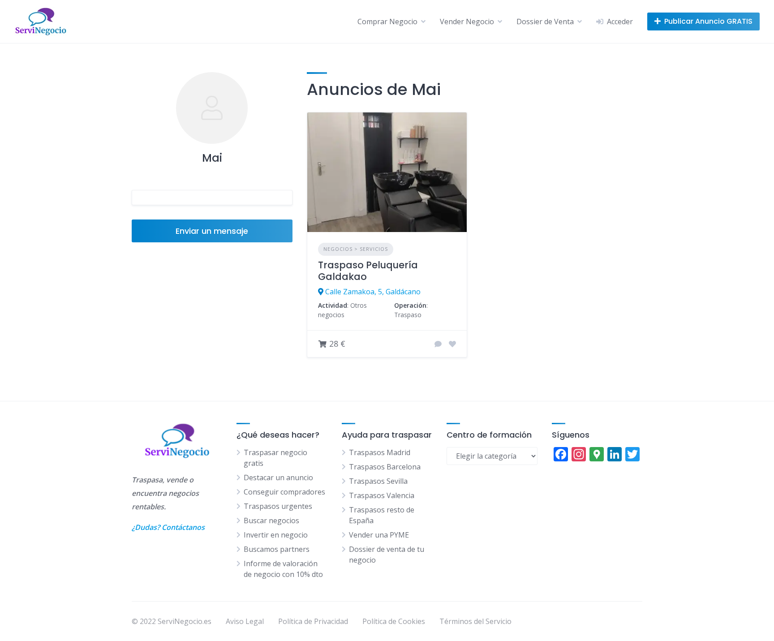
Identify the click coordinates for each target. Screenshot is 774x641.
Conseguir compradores (284, 492)
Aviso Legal (245, 621)
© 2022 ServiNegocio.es (171, 621)
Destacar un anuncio (278, 477)
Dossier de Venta (545, 21)
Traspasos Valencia (381, 495)
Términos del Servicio (475, 621)
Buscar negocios (271, 520)
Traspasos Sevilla (378, 481)
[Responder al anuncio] (438, 344)
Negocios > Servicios (355, 248)
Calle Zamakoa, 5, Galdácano (373, 292)
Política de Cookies (393, 621)
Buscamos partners (277, 549)
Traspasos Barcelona (385, 467)
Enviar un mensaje (212, 231)
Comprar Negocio (387, 21)
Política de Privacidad (313, 621)
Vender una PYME (379, 535)
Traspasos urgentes (278, 506)
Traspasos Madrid (379, 452)
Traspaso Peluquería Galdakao (368, 270)
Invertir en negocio (276, 535)
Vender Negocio (467, 21)
